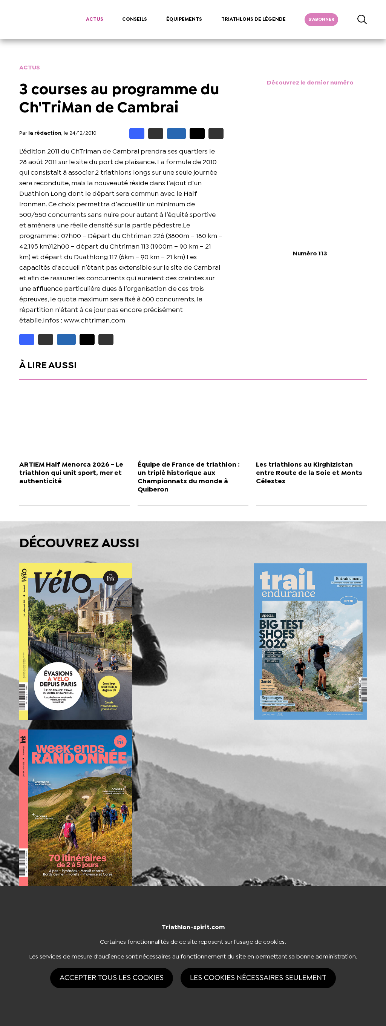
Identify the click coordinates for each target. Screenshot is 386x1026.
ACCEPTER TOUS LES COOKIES (112, 978)
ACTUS (94, 19)
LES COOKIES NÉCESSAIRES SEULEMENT (258, 978)
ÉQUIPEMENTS (184, 19)
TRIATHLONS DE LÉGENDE (253, 19)
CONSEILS (134, 19)
